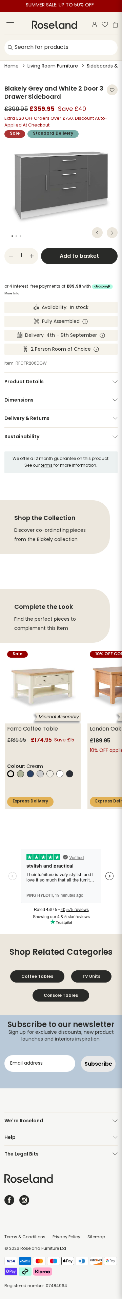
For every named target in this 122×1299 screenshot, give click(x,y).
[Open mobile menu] (10, 27)
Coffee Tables (37, 976)
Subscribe (98, 1064)
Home (11, 66)
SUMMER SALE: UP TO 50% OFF (60, 5)
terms (47, 466)
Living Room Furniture (52, 66)
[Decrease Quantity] (11, 256)
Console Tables (61, 995)
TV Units (91, 976)
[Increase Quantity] (32, 256)
